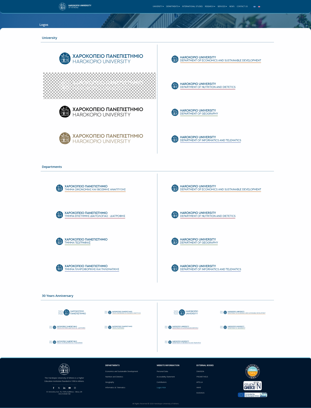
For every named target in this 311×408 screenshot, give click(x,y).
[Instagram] (75, 388)
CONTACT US (242, 6)
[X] (59, 388)
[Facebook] (53, 388)
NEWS (231, 6)
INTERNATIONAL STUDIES (192, 6)
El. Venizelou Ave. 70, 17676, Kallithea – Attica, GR (64, 392)
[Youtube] (69, 388)
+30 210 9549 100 (64, 394)
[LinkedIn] (64, 388)
